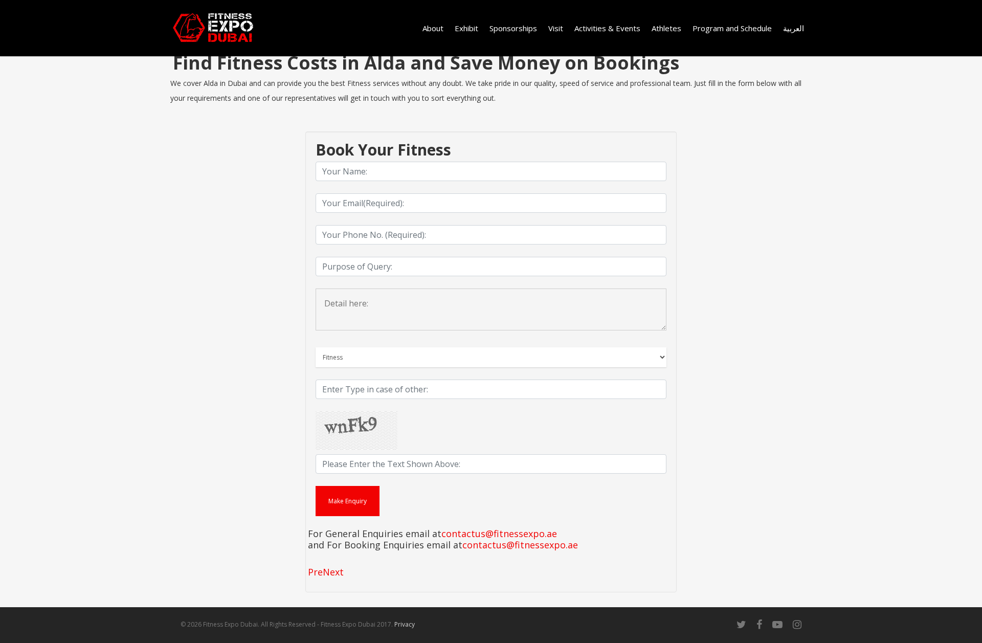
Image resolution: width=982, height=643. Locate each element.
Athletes (666, 28)
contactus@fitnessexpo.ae (499, 534)
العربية (793, 28)
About (432, 28)
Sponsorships (513, 28)
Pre (315, 572)
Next (333, 572)
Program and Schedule (732, 28)
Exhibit (466, 28)
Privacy (404, 624)
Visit (555, 28)
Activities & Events (607, 28)
